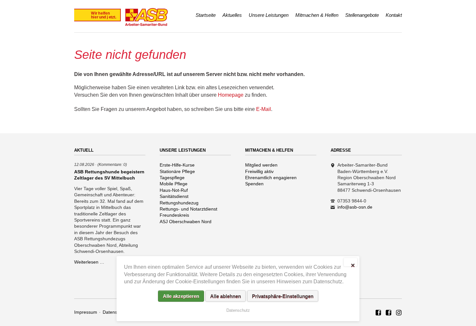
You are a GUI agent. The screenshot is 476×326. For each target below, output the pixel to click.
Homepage (231, 95)
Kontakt (394, 15)
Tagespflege (172, 177)
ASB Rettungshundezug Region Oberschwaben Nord (388, 313)
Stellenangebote (362, 15)
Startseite (206, 15)
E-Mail (263, 109)
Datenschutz (115, 312)
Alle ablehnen (225, 296)
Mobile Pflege (173, 183)
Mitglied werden (261, 165)
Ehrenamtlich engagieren (271, 177)
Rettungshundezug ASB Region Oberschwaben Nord (399, 313)
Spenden (254, 183)
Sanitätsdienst (174, 196)
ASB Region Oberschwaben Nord (378, 313)
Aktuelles (232, 15)
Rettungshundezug (179, 202)
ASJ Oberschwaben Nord (185, 221)
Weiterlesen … (89, 262)
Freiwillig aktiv (259, 171)
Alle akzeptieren (181, 296)
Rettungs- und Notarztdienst (188, 209)
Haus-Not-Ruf (174, 190)
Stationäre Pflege (177, 171)
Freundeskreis (174, 215)
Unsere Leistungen (269, 15)
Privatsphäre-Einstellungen (282, 296)
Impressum (85, 312)
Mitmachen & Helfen (316, 15)
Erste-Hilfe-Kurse (177, 165)
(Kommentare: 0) (112, 164)
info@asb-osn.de (354, 207)
